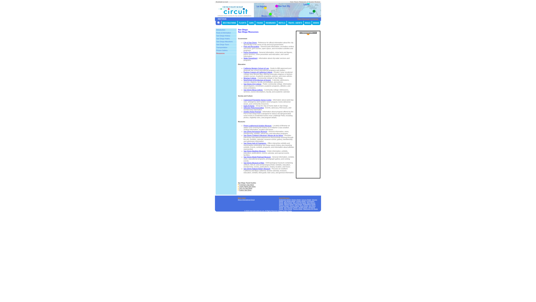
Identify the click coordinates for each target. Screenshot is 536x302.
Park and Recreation (251, 47)
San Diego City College (252, 84)
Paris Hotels (298, 204)
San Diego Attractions (224, 42)
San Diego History (223, 36)
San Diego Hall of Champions (255, 143)
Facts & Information (223, 33)
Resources (220, 53)
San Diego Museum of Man (254, 163)
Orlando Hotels (289, 204)
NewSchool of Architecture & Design (257, 80)
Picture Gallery (222, 50)
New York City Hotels (299, 203)
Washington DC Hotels (310, 209)
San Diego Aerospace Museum (255, 132)
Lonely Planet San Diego (247, 186)
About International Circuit (246, 199)
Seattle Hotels (303, 207)
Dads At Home (249, 106)
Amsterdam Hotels (285, 199)
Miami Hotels (288, 203)
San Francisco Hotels (291, 207)
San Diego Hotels (223, 39)
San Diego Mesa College (253, 90)
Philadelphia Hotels (309, 204)
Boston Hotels (296, 199)
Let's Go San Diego (245, 188)
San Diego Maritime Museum (255, 151)
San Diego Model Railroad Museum (257, 157)
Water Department (250, 58)
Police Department (251, 52)
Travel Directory (303, 19)
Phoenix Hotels (284, 206)
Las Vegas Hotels (289, 201)
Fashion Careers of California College (258, 72)
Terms (290, 211)
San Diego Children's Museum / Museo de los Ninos (263, 135)
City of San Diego (250, 43)
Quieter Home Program (252, 112)
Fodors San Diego (245, 190)
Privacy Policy (282, 211)
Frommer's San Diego (246, 185)
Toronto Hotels (297, 209)
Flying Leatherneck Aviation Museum (257, 126)
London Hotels (301, 201)
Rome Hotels (304, 206)
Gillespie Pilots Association (254, 108)
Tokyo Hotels (288, 209)
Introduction (220, 30)
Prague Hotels (294, 206)
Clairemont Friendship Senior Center (257, 100)
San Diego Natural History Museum (257, 169)
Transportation (221, 48)
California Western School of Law (256, 68)
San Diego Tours (222, 45)
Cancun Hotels (306, 199)
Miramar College (250, 78)
